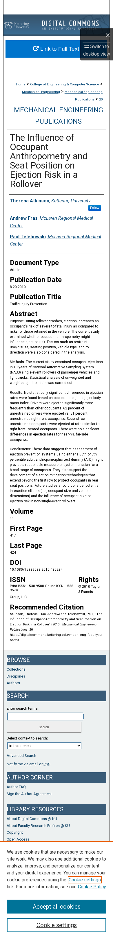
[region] (56, 890)
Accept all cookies (57, 906)
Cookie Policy (92, 886)
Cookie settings (85, 880)
